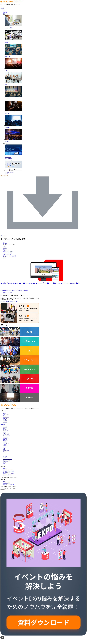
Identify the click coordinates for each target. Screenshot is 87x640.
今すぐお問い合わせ (4, 301)
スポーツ (5, 419)
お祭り (4, 246)
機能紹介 (2, 424)
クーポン (5, 439)
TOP (4, 242)
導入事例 (5, 12)
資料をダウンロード (13, 301)
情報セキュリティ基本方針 (8, 473)
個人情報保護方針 (6, 472)
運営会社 (5, 468)
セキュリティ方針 (6, 460)
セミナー (5, 249)
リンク (4, 447)
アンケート (5, 437)
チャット (5, 451)
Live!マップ (5, 430)
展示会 (4, 413)
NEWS (4, 462)
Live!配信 (5, 427)
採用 (4, 463)
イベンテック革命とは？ (8, 469)
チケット (5, 429)
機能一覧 (5, 13)
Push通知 (5, 442)
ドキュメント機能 (6, 435)
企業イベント (6, 414)
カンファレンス (6, 250)
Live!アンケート (6, 450)
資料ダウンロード (6, 461)
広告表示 (5, 444)
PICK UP (5, 248)
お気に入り (5, 445)
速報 (4, 448)
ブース (4, 432)
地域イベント (6, 418)
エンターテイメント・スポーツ (9, 256)
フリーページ (6, 443)
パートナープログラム (7, 459)
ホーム (4, 10)
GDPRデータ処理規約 (7, 474)
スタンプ (5, 428)
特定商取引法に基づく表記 (8, 471)
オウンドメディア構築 (7, 252)
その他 (4, 257)
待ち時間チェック (6, 438)
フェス (4, 415)
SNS (4, 449)
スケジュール (6, 434)
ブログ (4, 457)
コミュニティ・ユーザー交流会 (9, 255)
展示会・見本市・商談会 (8, 251)
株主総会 (5, 422)
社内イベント (6, 417)
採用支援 (5, 420)
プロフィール (6, 433)
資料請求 (2, 8)
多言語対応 (5, 440)
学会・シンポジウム (7, 254)
